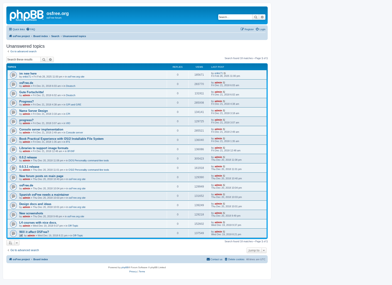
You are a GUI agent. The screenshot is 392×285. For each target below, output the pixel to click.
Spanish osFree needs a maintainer (44, 194)
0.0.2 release (28, 157)
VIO (68, 123)
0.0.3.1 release (29, 166)
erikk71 (27, 76)
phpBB (125, 267)
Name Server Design (33, 110)
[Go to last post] (224, 73)
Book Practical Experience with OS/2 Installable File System (61, 138)
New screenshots (31, 213)
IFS (68, 141)
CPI (68, 113)
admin (26, 86)
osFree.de (26, 83)
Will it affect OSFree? (34, 232)
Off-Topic (73, 225)
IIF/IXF (71, 151)
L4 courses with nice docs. (38, 222)
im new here (28, 73)
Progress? (26, 101)
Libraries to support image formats (43, 148)
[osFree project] (27, 15)
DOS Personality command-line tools (89, 160)
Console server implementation (41, 129)
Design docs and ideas (35, 204)
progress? (26, 120)
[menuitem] (30, 29)
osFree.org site (76, 76)
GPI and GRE (73, 104)
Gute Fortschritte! (31, 92)
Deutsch (70, 86)
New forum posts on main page (41, 176)
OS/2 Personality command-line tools (89, 169)
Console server (74, 132)
